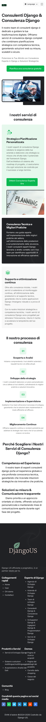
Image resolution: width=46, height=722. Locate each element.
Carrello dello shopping (33, 671)
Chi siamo (9, 591)
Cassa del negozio (31, 677)
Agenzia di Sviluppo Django (31, 584)
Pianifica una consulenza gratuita (25, 68)
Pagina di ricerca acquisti (31, 655)
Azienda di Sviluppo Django (31, 593)
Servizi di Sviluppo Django (31, 639)
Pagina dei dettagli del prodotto (32, 664)
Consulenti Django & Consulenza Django (32, 612)
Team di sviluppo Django (31, 602)
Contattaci (9, 595)
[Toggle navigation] (42, 4)
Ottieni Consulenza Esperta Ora (22, 182)
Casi (7, 588)
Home (7, 584)
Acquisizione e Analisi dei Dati (16, 669)
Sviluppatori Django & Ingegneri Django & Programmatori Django (33, 627)
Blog (7, 690)
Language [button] (31, 4)
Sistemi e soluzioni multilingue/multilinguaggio (16, 662)
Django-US (23, 717)
